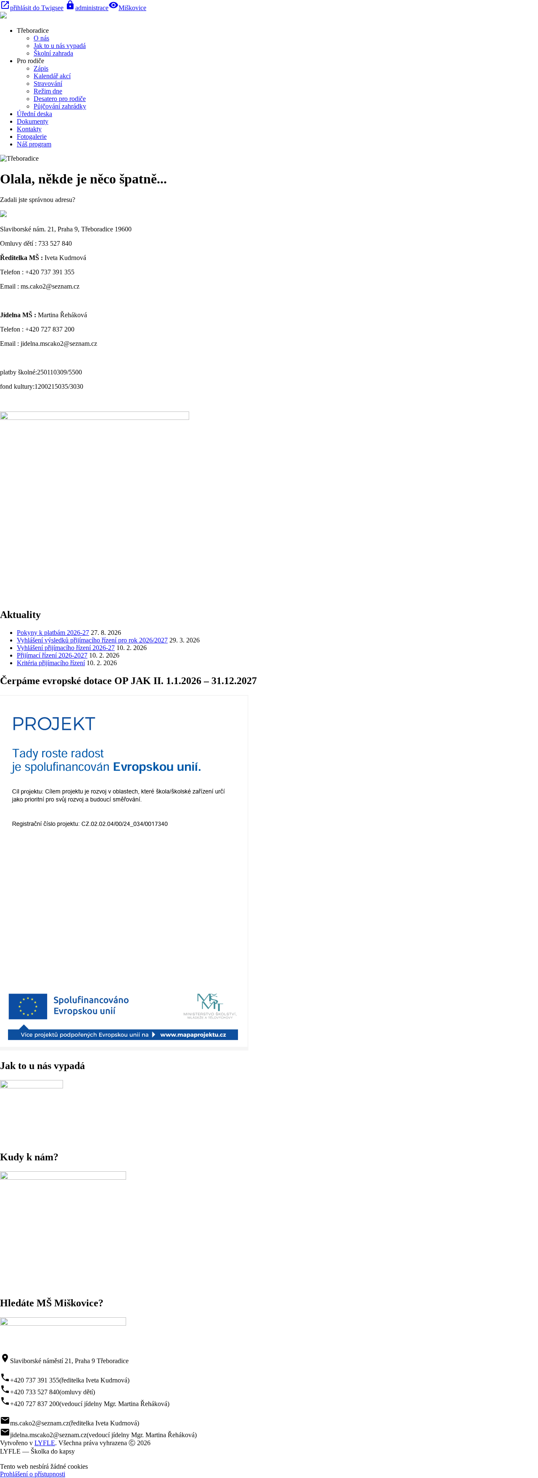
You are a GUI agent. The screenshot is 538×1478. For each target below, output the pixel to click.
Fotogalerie (32, 136)
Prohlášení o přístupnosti (32, 1474)
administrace (86, 7)
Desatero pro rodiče (60, 98)
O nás (41, 38)
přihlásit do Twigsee (31, 7)
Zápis (41, 68)
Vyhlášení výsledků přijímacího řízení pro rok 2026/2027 (92, 640)
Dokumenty (32, 121)
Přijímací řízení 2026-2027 (52, 655)
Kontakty (29, 129)
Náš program (34, 144)
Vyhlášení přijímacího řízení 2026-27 (66, 647)
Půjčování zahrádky (60, 106)
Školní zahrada (53, 53)
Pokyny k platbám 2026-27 (53, 632)
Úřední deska (34, 113)
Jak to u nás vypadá (60, 45)
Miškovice (132, 7)
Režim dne (48, 91)
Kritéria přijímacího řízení (51, 662)
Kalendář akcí (52, 76)
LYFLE (44, 1442)
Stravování (48, 83)
